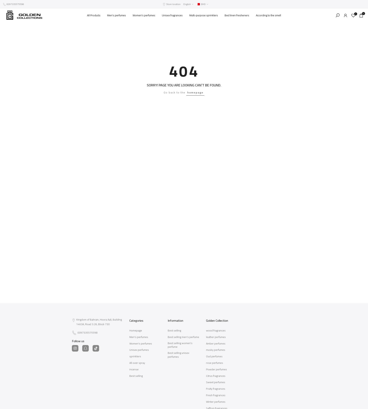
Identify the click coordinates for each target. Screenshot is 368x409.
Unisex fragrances (172, 15)
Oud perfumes (214, 356)
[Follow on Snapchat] (85, 348)
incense (134, 369)
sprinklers (135, 356)
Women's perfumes (144, 15)
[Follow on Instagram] (75, 348)
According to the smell (268, 15)
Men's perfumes (116, 15)
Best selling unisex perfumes (178, 355)
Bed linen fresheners (237, 15)
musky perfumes (215, 350)
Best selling (136, 376)
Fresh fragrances (215, 395)
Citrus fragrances (215, 376)
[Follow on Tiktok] (96, 348)
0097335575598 (15, 4)
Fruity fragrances (215, 389)
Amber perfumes (215, 344)
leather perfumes (216, 337)
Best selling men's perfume (183, 337)
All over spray (137, 363)
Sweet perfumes (215, 382)
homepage (195, 92)
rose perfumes (214, 363)
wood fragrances (216, 331)
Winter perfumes (215, 402)
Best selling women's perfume (180, 345)
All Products (93, 15)
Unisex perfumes (139, 350)
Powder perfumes (216, 369)
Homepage (135, 331)
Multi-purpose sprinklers (203, 15)
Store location (173, 4)
